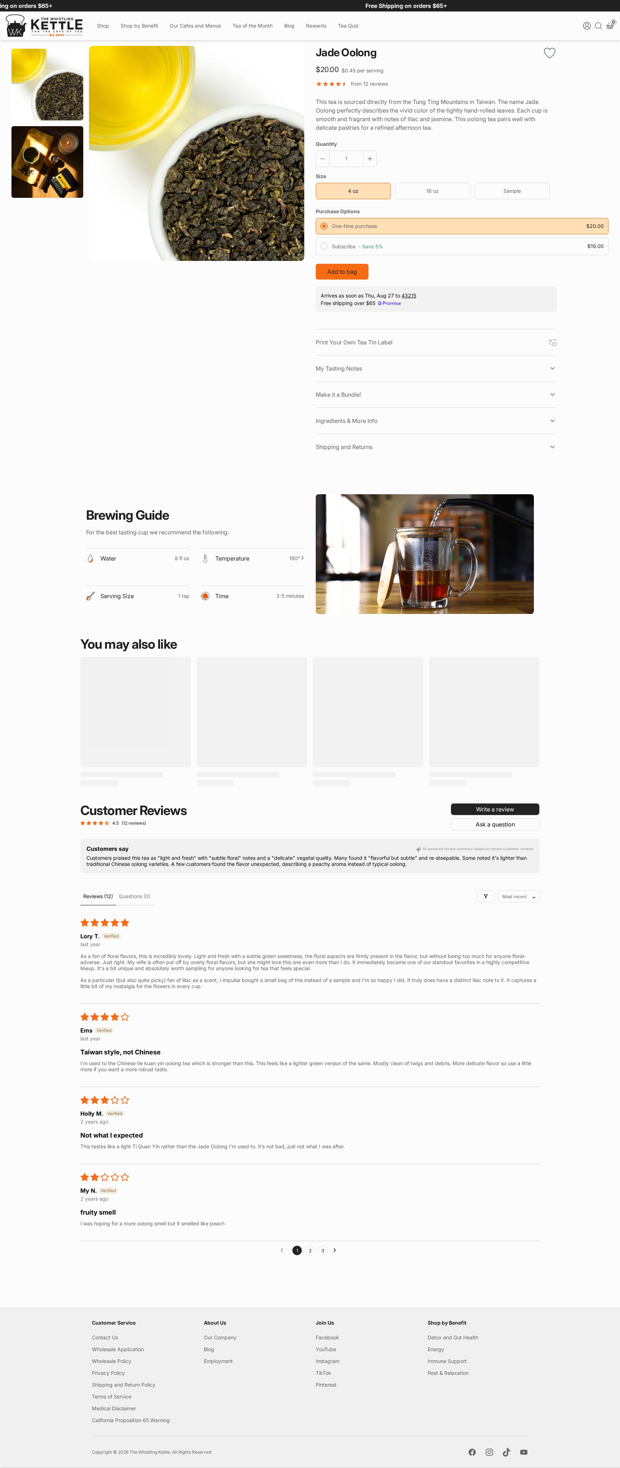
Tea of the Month (252, 26)
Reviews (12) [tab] (98, 896)
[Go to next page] (336, 1250)
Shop (103, 26)
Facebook (327, 1337)
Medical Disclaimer (114, 1408)
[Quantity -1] (324, 159)
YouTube (326, 1349)
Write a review (495, 809)
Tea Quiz (348, 26)
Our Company (220, 1337)
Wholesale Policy (111, 1361)
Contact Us (105, 1337)
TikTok (323, 1373)
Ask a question (495, 824)
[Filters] (486, 896)
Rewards (316, 26)
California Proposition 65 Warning (131, 1420)
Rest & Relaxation (448, 1373)
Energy (436, 1349)
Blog (289, 26)
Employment (218, 1361)
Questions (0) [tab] (134, 896)
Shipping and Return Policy (123, 1385)
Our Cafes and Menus (195, 26)
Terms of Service (111, 1396)
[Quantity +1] (368, 159)
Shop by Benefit (139, 26)
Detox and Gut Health (453, 1337)
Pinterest (326, 1385)
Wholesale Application (118, 1349)
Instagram (327, 1361)
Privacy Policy (108, 1373)
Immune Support (447, 1361)
